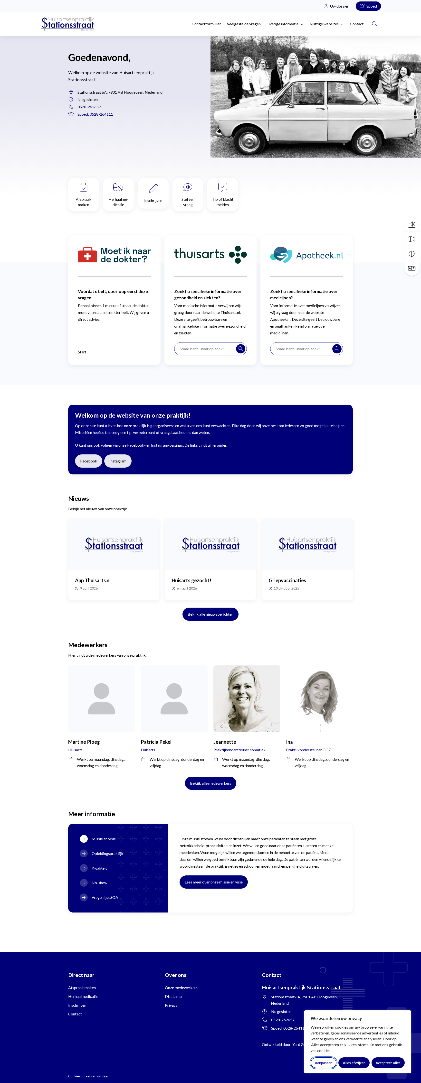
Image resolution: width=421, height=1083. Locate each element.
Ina (289, 742)
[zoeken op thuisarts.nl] (240, 348)
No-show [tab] (99, 882)
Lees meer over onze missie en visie (214, 882)
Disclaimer (174, 996)
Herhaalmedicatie (118, 202)
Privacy (171, 1005)
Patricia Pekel (156, 742)
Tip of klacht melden (222, 202)
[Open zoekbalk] (374, 24)
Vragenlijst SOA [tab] (105, 897)
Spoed (371, 6)
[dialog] (357, 1041)
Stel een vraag (188, 202)
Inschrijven (153, 200)
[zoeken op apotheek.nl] (337, 348)
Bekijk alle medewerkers (210, 783)
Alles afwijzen (354, 1063)
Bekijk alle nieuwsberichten (210, 614)
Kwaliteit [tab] (99, 868)
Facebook (91, 460)
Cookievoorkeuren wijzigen (88, 1076)
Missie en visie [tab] (104, 838)
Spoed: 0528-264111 (95, 114)
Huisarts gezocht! (191, 580)
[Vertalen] (411, 268)
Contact (357, 23)
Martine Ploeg (84, 742)
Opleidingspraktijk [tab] (107, 853)
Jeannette (224, 742)
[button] (411, 224)
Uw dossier (339, 6)
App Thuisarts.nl (93, 580)
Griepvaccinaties (287, 580)
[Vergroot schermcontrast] (411, 253)
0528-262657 (89, 106)
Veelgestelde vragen (244, 23)
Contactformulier (206, 23)
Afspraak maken (83, 202)
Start (82, 352)
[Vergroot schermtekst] (411, 239)
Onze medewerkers (181, 987)
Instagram (120, 460)
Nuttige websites (324, 23)
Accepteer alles (388, 1063)
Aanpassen (323, 1063)
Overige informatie (282, 23)
